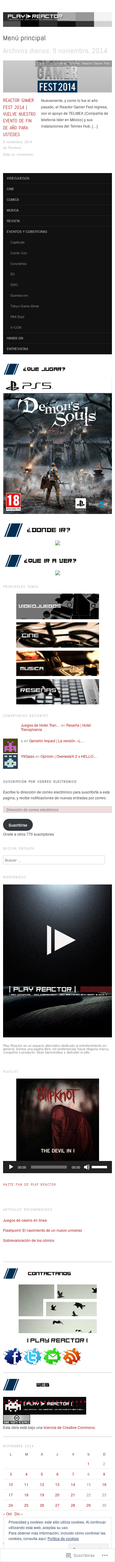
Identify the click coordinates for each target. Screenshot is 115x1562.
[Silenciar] (87, 1167)
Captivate (17, 242)
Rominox (14, 147)
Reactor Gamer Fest (96, 63)
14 (73, 1484)
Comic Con (18, 252)
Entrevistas (17, 349)
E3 (12, 273)
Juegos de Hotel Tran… (40, 725)
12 (42, 1484)
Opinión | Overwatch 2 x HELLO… (68, 756)
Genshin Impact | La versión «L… (56, 740)
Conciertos (18, 263)
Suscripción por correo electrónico (40, 781)
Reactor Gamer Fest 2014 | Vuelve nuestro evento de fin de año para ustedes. (19, 117)
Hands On (15, 338)
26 (42, 1505)
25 (26, 1505)
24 (11, 1505)
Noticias (74, 63)
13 (57, 1484)
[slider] (100, 1166)
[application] (57, 1167)
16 (104, 1484)
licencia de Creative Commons (69, 1427)
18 (26, 1494)
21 (73, 1494)
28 (73, 1505)
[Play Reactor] (57, 21)
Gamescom (19, 295)
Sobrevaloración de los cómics (28, 1240)
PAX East (17, 316)
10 (11, 1484)
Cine (10, 189)
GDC (14, 284)
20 (57, 1494)
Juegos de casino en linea (25, 1220)
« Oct (7, 1513)
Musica (13, 210)
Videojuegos (18, 178)
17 (11, 1494)
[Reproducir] (11, 1167)
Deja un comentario (18, 154)
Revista (13, 221)
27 (57, 1505)
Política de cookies (63, 1538)
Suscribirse (18, 824)
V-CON (15, 327)
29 (88, 1505)
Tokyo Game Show (24, 305)
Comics (13, 199)
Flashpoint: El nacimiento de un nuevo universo (42, 1230)
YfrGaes (27, 756)
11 (26, 1484)
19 (42, 1494)
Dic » (18, 1513)
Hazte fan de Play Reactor (29, 1184)
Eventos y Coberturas (52, 63)
